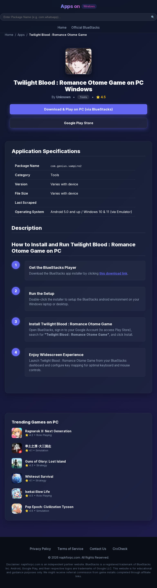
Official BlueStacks (85, 27)
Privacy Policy (40, 549)
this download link (113, 273)
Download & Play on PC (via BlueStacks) (78, 109)
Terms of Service (70, 549)
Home (62, 27)
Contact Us (98, 549)
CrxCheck (120, 549)
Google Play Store (78, 123)
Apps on (78, 6)
